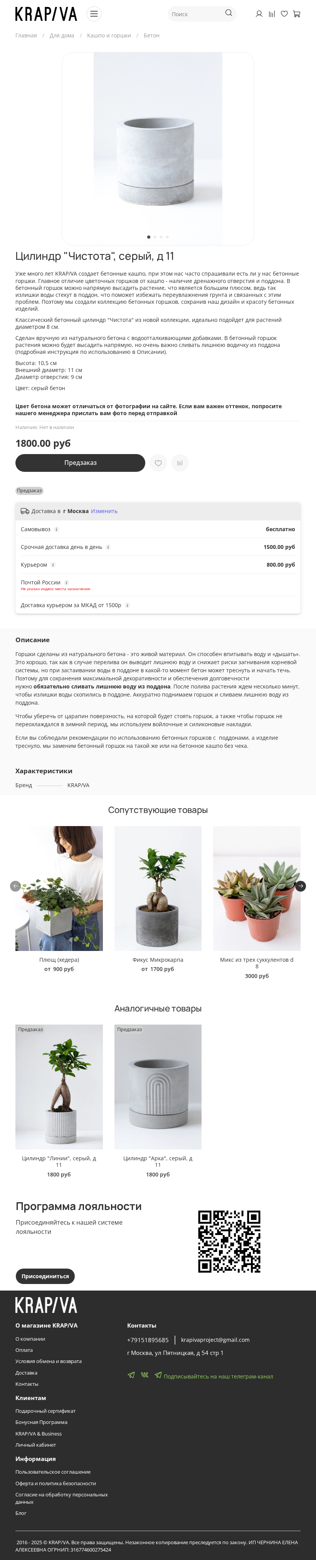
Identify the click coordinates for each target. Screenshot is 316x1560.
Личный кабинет (35, 1445)
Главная (26, 35)
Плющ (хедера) (59, 959)
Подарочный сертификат (45, 1411)
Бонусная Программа (41, 1422)
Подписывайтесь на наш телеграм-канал (217, 1376)
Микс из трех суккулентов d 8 (257, 963)
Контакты (27, 1384)
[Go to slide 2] (154, 237)
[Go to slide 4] (167, 237)
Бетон (152, 35)
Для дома (62, 35)
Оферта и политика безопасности (55, 1483)
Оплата (24, 1350)
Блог (21, 1513)
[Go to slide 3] (161, 237)
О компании (30, 1339)
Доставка (26, 1373)
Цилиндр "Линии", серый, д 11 (59, 1161)
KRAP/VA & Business (38, 1433)
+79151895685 (148, 1340)
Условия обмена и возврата (48, 1361)
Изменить (104, 511)
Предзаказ (80, 462)
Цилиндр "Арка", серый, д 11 (157, 1161)
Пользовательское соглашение (53, 1472)
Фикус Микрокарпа (158, 959)
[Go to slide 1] (148, 237)
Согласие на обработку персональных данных (61, 1498)
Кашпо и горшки (109, 35)
